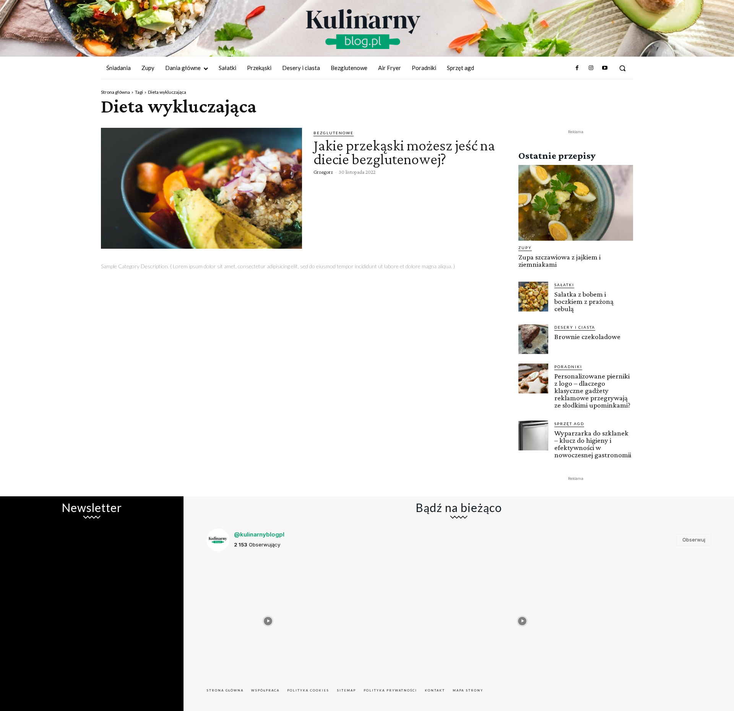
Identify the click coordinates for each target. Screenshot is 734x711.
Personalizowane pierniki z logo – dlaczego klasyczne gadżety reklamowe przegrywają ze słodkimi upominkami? (592, 390)
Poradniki (568, 366)
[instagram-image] (268, 619)
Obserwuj (693, 540)
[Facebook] (577, 68)
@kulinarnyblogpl (259, 534)
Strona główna (115, 92)
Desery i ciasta (574, 327)
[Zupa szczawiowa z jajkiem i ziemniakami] (575, 203)
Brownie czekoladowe (587, 337)
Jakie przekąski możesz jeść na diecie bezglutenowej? (404, 152)
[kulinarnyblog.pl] (363, 29)
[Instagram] (591, 68)
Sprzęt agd (569, 423)
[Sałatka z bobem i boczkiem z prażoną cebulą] (533, 296)
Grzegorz (323, 172)
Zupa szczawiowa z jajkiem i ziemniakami (559, 260)
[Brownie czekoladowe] (533, 339)
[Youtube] (605, 68)
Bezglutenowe (333, 132)
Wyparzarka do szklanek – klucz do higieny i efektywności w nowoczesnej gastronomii (592, 444)
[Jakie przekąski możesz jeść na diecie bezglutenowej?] (201, 188)
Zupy (525, 247)
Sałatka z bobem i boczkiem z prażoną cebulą (584, 301)
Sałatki (564, 284)
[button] (622, 68)
